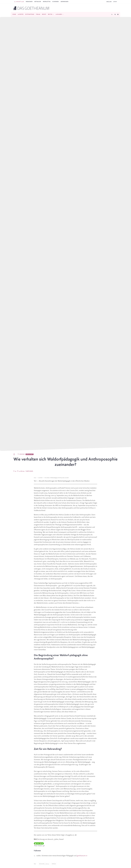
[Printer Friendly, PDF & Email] (39, 843)
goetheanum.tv (82, 856)
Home (14, 14)
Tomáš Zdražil (29, 471)
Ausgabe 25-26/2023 (44, 863)
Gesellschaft (29, 454)
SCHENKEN (55, 1)
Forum (38, 14)
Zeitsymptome (29, 14)
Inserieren (29, 1)
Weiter (50, 14)
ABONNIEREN (64, 1)
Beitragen (37, 1)
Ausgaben (59, 14)
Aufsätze (20, 14)
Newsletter (46, 1)
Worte (44, 14)
